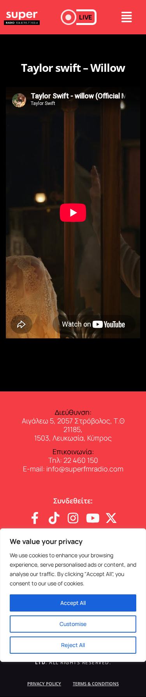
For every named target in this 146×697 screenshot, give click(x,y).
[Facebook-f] (35, 518)
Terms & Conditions (96, 683)
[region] (73, 595)
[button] (79, 17)
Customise (73, 624)
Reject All (73, 645)
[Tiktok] (54, 518)
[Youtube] (92, 518)
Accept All (73, 602)
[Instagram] (73, 518)
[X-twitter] (111, 518)
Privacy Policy (44, 683)
